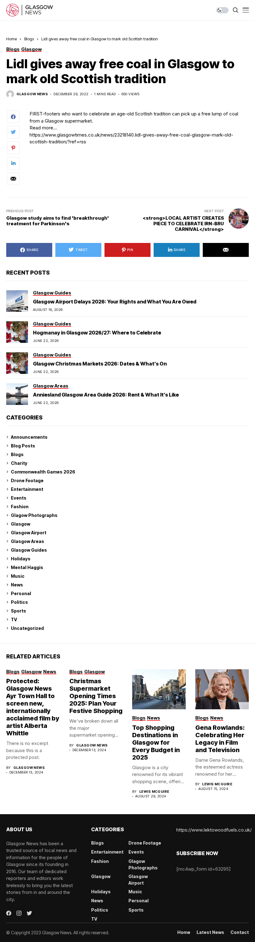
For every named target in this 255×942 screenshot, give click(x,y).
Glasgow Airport (28, 532)
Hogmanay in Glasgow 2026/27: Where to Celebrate (97, 333)
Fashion (20, 506)
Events (18, 497)
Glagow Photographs (34, 515)
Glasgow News (32, 94)
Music (18, 576)
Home (11, 38)
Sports (18, 610)
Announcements (29, 437)
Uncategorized (27, 628)
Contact (239, 932)
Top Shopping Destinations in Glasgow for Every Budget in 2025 (156, 742)
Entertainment (27, 489)
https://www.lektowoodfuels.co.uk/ (214, 830)
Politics (19, 602)
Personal (21, 593)
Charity (19, 463)
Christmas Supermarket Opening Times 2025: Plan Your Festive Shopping (96, 696)
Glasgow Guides (29, 550)
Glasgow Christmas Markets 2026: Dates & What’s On (100, 364)
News (17, 584)
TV (14, 619)
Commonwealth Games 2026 (43, 471)
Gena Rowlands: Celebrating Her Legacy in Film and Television (220, 739)
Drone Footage (27, 480)
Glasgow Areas (27, 541)
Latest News (210, 932)
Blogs (29, 38)
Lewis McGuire (154, 792)
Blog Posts (23, 445)
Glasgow (20, 524)
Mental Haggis (27, 567)
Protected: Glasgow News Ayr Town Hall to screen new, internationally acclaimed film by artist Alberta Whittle (32, 707)
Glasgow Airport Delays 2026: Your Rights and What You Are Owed (114, 301)
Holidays (20, 558)
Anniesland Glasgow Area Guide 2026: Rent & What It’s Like (106, 395)
